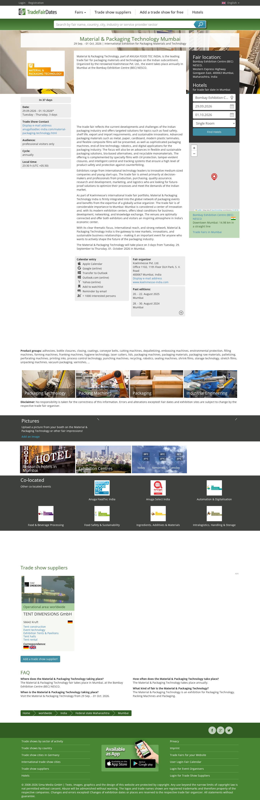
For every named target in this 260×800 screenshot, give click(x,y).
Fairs (79, 12)
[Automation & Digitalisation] (214, 487)
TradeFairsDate (38, 12)
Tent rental (30, 639)
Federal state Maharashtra (92, 713)
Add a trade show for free (161, 12)
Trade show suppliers (113, 12)
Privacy (174, 741)
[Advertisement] (130, 98)
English (232, 3)
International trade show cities (41, 762)
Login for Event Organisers (187, 768)
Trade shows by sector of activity (42, 741)
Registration (36, 3)
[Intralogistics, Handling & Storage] (214, 513)
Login (22, 3)
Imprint (174, 748)
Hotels (197, 12)
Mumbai (123, 713)
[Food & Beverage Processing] (45, 513)
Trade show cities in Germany (40, 755)
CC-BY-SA (235, 210)
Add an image (31, 436)
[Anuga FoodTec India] (102, 487)
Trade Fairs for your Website (188, 755)
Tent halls (29, 636)
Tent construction (34, 626)
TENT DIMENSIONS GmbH (47, 614)
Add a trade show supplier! (40, 659)
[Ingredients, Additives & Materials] (158, 513)
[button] (214, 177)
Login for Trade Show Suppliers (190, 775)
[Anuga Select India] (158, 487)
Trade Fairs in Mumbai (207, 232)
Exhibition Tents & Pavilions (41, 633)
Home (26, 713)
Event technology (34, 630)
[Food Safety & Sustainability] (102, 513)
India (64, 713)
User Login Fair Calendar (185, 762)
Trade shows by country (37, 748)
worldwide (45, 713)
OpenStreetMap (216, 210)
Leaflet (199, 210)
